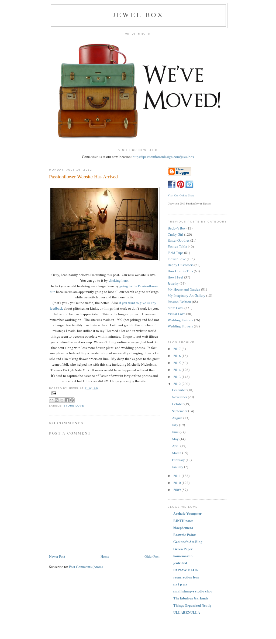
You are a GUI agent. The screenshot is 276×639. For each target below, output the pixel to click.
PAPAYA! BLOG (185, 569)
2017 (177, 348)
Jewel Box (138, 14)
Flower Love (177, 258)
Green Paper (183, 548)
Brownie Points (184, 534)
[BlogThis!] (56, 400)
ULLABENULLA (186, 612)
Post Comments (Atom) (86, 566)
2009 (177, 489)
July (175, 424)
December (179, 389)
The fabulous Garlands (190, 598)
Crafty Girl (175, 234)
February (179, 459)
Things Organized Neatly (192, 605)
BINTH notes (183, 520)
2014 (177, 369)
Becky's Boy (177, 228)
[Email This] (51, 400)
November (180, 396)
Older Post (152, 556)
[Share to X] (61, 400)
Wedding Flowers (180, 326)
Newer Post (57, 556)
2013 (177, 376)
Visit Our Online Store (181, 195)
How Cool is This (180, 271)
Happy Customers (181, 264)
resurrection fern (186, 577)
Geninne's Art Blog (187, 541)
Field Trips (175, 252)
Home (105, 556)
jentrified (180, 562)
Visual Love (176, 313)
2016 (177, 355)
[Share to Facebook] (67, 400)
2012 (177, 383)
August (177, 417)
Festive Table (177, 246)
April (176, 445)
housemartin (182, 555)
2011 (177, 475)
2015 (177, 362)
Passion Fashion (179, 301)
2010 (177, 482)
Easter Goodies (178, 240)
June (176, 431)
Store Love (74, 405)
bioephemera (183, 527)
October (178, 403)
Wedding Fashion (180, 319)
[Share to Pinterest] (72, 400)
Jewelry (173, 283)
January (178, 466)
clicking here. (119, 280)
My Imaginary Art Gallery (186, 295)
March (177, 452)
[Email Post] (104, 393)
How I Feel (175, 277)
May (176, 438)
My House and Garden (184, 289)
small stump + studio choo (192, 591)
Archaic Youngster (187, 513)
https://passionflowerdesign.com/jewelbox (163, 156)
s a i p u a (180, 584)
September (180, 410)
